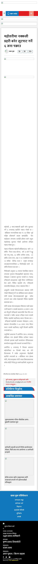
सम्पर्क (19, 516)
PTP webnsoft (13, 560)
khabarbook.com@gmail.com (16, 382)
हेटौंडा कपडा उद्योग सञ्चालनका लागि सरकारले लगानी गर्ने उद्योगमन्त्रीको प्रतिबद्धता (16, 480)
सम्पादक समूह (19, 500)
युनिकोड (19, 513)
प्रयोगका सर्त (19, 503)
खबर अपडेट (13, 14)
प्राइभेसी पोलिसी (19, 510)
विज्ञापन (19, 506)
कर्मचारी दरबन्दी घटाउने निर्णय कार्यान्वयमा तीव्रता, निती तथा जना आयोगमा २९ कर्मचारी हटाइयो (19, 450)
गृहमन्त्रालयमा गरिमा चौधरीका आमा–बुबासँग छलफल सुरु (17, 421)
